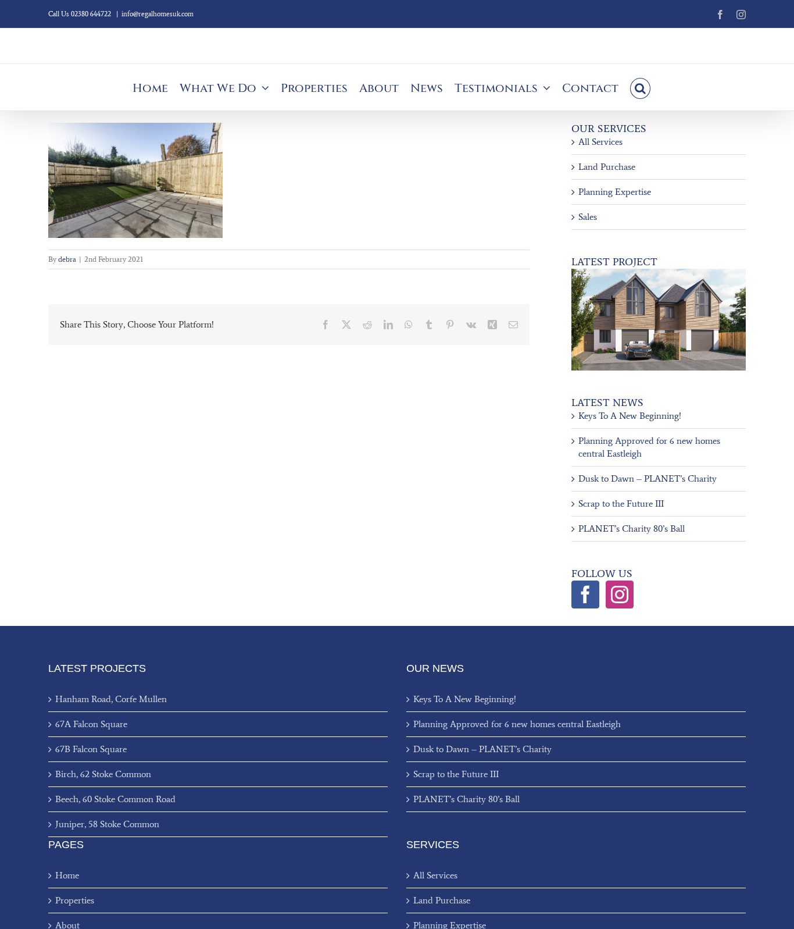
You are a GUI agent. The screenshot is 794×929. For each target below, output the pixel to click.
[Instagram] (620, 594)
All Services (600, 141)
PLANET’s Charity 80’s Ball (631, 528)
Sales (587, 216)
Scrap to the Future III (621, 503)
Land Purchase (606, 166)
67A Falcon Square (91, 723)
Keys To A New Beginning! (629, 415)
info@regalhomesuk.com (157, 14)
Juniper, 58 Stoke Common (107, 824)
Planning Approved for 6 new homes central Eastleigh (517, 723)
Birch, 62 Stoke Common (103, 773)
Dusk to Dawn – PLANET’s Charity (647, 478)
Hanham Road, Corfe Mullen (111, 698)
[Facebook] (585, 594)
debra (67, 259)
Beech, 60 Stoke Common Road (115, 799)
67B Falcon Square (91, 748)
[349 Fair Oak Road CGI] (658, 273)
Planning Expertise (614, 191)
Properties (74, 900)
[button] (640, 87)
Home (67, 875)
